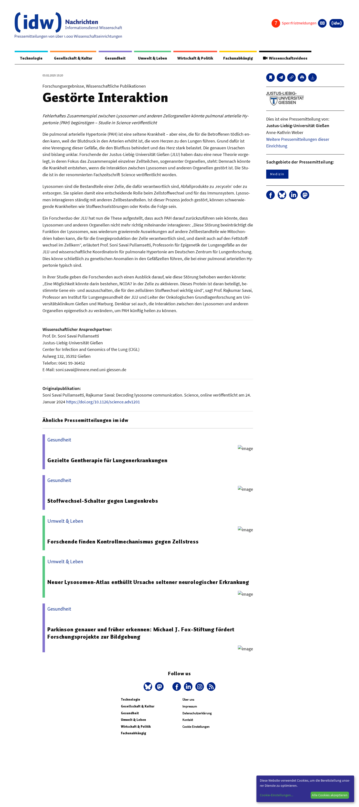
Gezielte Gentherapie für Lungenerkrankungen (107, 460)
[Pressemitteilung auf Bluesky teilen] (282, 195)
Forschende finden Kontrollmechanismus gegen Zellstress (123, 541)
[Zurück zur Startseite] (68, 25)
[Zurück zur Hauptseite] (336, 23)
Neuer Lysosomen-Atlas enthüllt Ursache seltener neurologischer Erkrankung (148, 582)
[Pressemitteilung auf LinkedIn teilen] (293, 195)
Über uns (188, 699)
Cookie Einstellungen (196, 727)
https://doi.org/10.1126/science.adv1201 (103, 402)
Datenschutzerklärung (197, 713)
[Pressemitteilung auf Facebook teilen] (270, 195)
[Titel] (270, 77)
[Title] (291, 77)
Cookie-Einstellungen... (276, 795)
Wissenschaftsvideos (287, 58)
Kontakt (187, 720)
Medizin (277, 174)
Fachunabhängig (238, 58)
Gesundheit (115, 58)
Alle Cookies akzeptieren (330, 795)
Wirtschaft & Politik (195, 58)
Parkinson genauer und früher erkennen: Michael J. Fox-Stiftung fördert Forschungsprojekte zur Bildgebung (140, 633)
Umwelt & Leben (152, 58)
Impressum (189, 706)
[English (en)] (322, 23)
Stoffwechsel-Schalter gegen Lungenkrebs (102, 501)
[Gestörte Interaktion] (281, 77)
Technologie (31, 58)
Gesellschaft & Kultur (73, 58)
